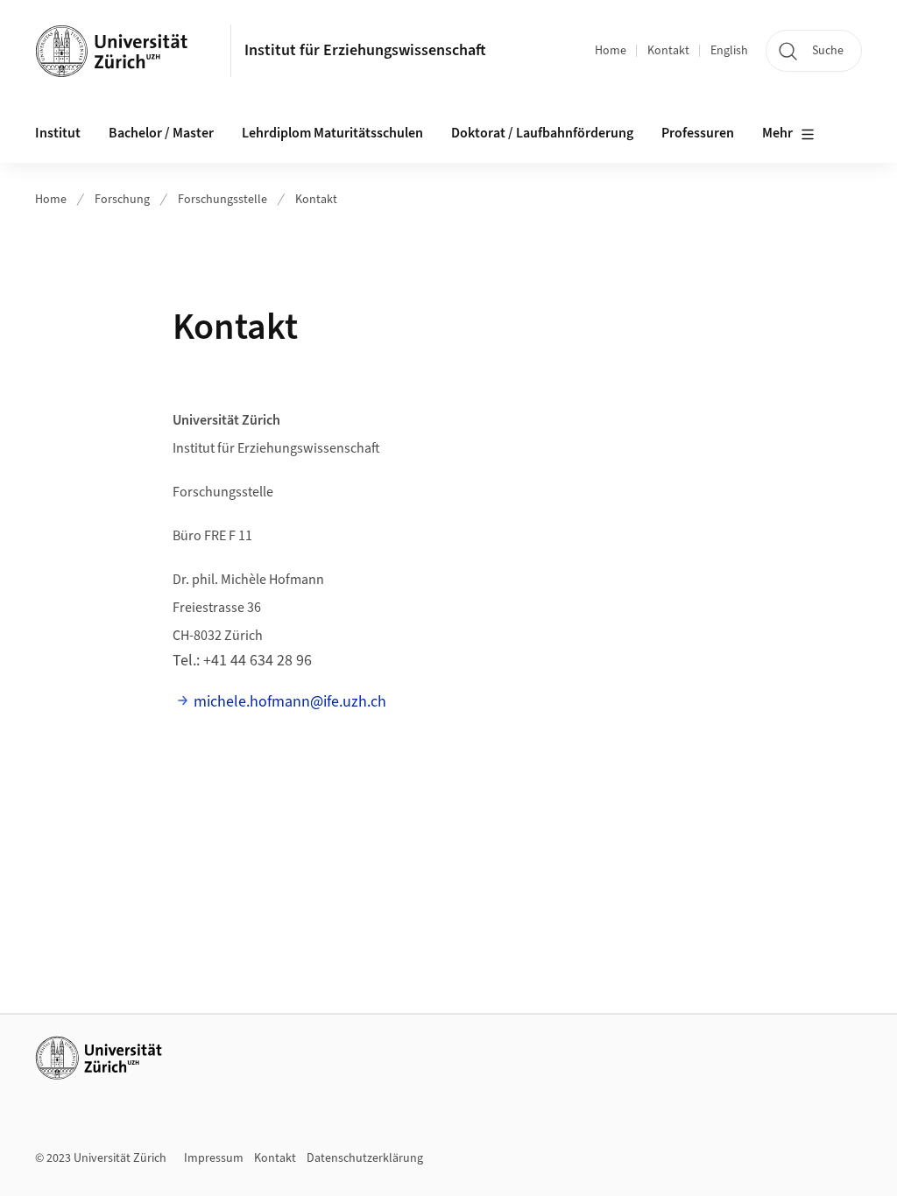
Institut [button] (58, 133)
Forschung (122, 199)
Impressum (214, 1158)
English (729, 51)
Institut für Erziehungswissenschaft (365, 50)
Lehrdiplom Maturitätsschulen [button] (332, 133)
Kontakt (668, 51)
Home (610, 51)
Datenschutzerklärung (365, 1158)
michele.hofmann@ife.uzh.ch (290, 702)
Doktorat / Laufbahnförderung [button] (542, 133)
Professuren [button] (697, 133)
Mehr (777, 133)
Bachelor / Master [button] (161, 133)
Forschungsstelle (222, 199)
